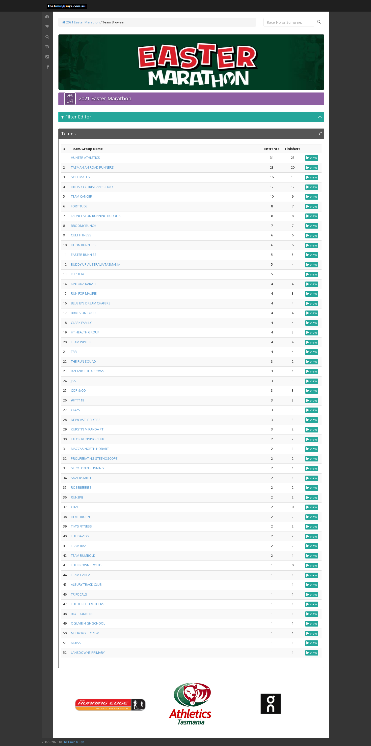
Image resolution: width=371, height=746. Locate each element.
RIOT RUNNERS (82, 613)
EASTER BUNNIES (83, 254)
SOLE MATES (80, 177)
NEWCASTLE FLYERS (85, 419)
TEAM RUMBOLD (83, 555)
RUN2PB (77, 497)
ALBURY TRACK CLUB (86, 584)
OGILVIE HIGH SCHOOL (88, 623)
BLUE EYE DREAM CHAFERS (91, 303)
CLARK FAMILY (81, 322)
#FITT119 (77, 400)
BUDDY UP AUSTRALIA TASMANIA (95, 264)
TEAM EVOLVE (81, 575)
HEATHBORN (80, 516)
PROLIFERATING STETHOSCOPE (94, 458)
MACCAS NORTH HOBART (90, 448)
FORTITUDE (79, 206)
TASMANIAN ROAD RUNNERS (92, 167)
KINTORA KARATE (84, 284)
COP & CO (78, 390)
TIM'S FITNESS (81, 526)
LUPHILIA (77, 274)
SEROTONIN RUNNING (87, 468)
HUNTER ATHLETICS (85, 157)
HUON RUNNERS (83, 245)
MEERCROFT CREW (85, 633)
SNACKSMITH (81, 478)
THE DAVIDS (80, 536)
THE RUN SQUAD (83, 361)
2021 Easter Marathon (82, 22)
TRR (74, 351)
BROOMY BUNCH (83, 225)
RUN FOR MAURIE (84, 293)
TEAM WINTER (81, 342)
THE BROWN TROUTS (86, 565)
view (313, 158)
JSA (73, 381)
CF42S (75, 410)
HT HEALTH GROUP (85, 332)
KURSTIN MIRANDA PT (87, 429)
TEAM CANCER (81, 196)
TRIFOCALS (79, 594)
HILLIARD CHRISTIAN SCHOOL (92, 186)
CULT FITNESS (81, 235)
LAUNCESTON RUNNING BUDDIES (96, 215)
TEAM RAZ (78, 545)
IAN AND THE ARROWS (87, 371)
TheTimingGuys (73, 742)
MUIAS (76, 642)
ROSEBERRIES (81, 487)
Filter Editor (77, 117)
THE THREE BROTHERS (87, 604)
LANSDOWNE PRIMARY (88, 652)
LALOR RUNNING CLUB (87, 439)
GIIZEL (75, 507)
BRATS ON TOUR (83, 312)
